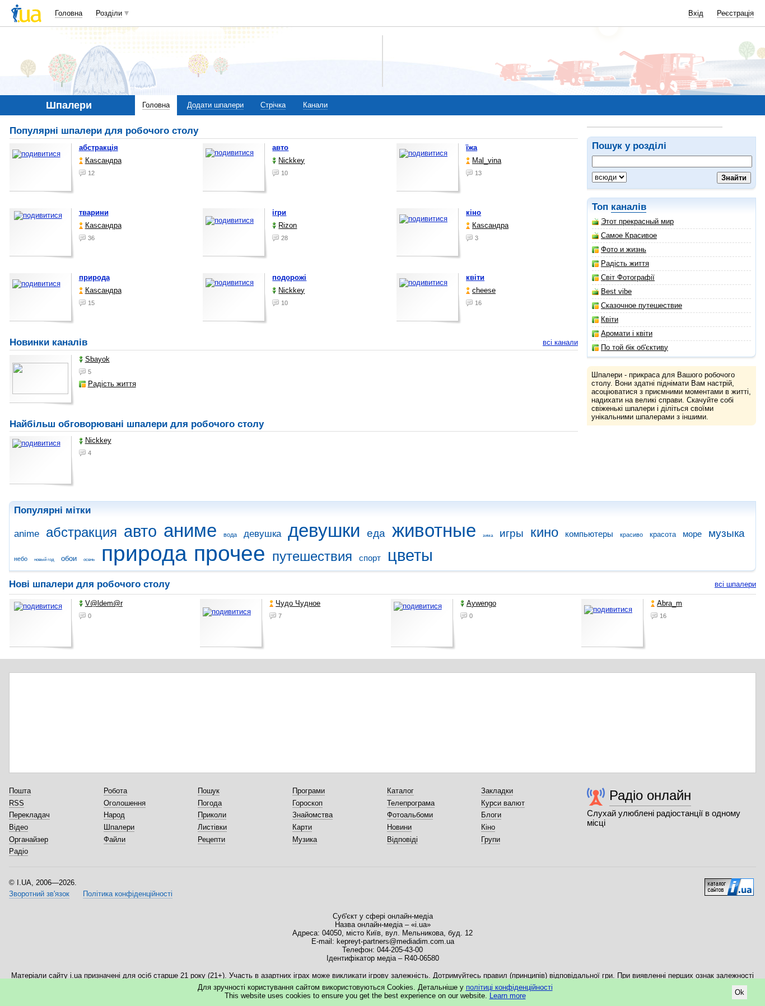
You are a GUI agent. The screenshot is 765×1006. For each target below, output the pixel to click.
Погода (210, 803)
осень (89, 559)
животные (434, 530)
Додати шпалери (215, 105)
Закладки (497, 791)
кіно (473, 212)
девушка (262, 533)
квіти (475, 277)
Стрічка (273, 105)
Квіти (609, 319)
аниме (190, 530)
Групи (490, 839)
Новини (399, 827)
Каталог (400, 791)
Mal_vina (486, 160)
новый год (44, 559)
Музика (304, 839)
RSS (16, 803)
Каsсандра (103, 160)
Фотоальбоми (410, 815)
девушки (324, 530)
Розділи (109, 13)
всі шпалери (735, 584)
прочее (229, 553)
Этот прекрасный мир (637, 221)
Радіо (18, 851)
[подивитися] (42, 168)
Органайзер (28, 839)
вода (230, 534)
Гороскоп (307, 803)
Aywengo (481, 603)
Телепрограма (411, 803)
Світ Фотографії (628, 277)
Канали (315, 105)
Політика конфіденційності (127, 894)
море (692, 534)
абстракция (81, 532)
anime (26, 533)
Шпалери (119, 827)
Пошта (20, 791)
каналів (628, 207)
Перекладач (29, 815)
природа (94, 277)
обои (69, 558)
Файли (114, 839)
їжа (471, 147)
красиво (631, 534)
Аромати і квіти (626, 333)
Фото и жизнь (623, 249)
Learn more (507, 995)
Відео (18, 827)
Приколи (212, 815)
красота (663, 534)
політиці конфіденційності (509, 987)
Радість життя (625, 263)
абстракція (98, 147)
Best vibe (616, 291)
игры (512, 533)
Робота (115, 791)
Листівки (212, 827)
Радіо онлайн (650, 795)
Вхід (695, 13)
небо (20, 558)
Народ (114, 815)
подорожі (289, 277)
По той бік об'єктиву (634, 347)
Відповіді (402, 839)
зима (488, 535)
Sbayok (97, 359)
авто (280, 147)
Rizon (287, 225)
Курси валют (503, 803)
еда (376, 533)
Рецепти (211, 839)
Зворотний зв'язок (39, 894)
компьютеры (589, 534)
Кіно (488, 827)
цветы (410, 555)
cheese (484, 290)
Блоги (491, 815)
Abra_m (669, 603)
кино (544, 532)
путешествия (312, 556)
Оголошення (125, 803)
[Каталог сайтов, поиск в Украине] (729, 882)
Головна (68, 13)
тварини (94, 212)
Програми (308, 791)
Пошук (209, 791)
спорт (370, 558)
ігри (279, 212)
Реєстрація (735, 13)
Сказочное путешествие (641, 305)
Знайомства (312, 815)
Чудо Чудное (298, 603)
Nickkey (291, 160)
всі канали (560, 342)
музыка (726, 533)
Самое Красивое (629, 235)
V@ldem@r (104, 603)
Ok (739, 992)
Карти (302, 827)
